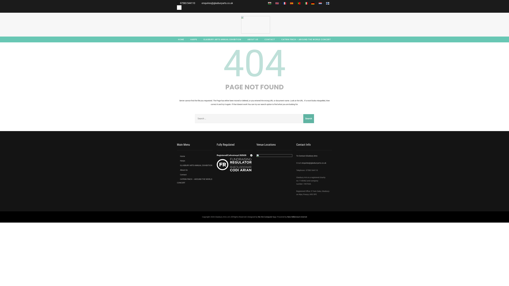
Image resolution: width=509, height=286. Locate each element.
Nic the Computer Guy (267, 217)
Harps (193, 39)
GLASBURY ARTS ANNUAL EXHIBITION (222, 39)
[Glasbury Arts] (255, 33)
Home (181, 39)
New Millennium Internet (297, 217)
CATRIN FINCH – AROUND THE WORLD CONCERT (306, 39)
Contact (269, 39)
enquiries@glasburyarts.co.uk (314, 163)
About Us (252, 39)
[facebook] (179, 7)
